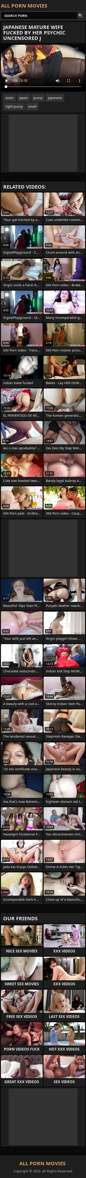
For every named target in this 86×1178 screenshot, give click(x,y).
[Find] (80, 15)
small (32, 106)
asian (10, 98)
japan (23, 98)
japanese (55, 98)
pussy (37, 98)
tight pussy (14, 106)
